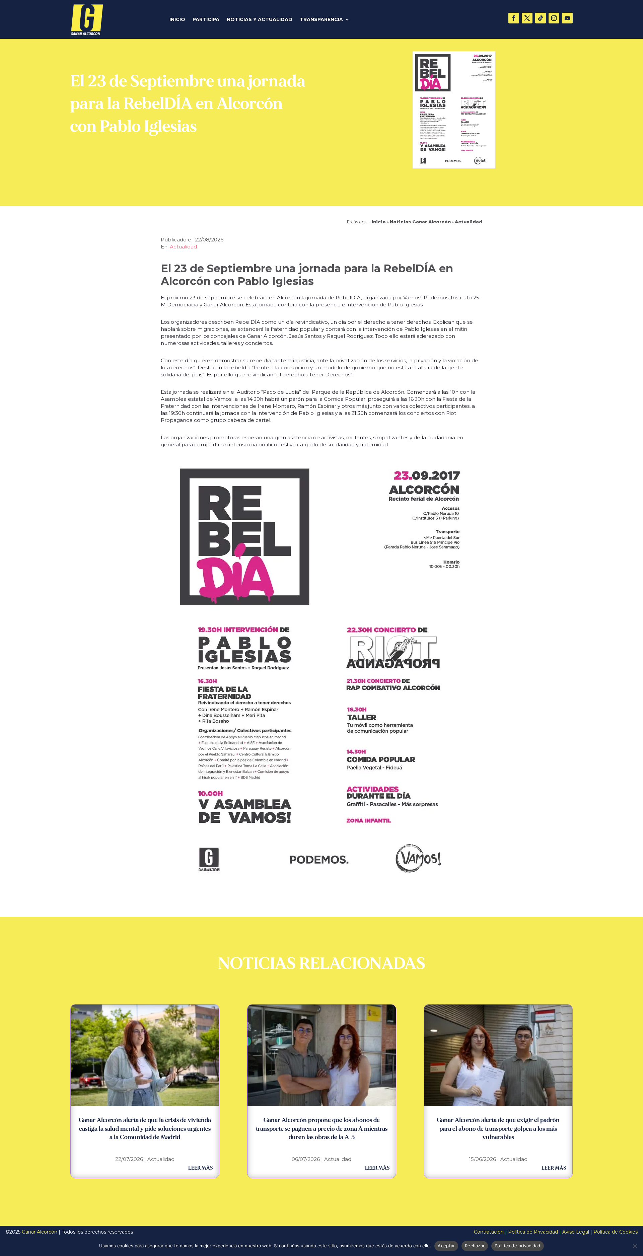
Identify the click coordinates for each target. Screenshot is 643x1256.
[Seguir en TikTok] (540, 18)
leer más (200, 1168)
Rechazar (475, 1245)
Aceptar (446, 1245)
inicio (378, 221)
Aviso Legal (575, 1232)
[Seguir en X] (527, 18)
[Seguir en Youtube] (567, 18)
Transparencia (321, 19)
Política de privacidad (518, 1245)
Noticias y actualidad (259, 19)
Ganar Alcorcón (39, 1232)
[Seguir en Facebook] (513, 18)
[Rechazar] (634, 1246)
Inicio (177, 19)
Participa (206, 19)
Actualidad (468, 221)
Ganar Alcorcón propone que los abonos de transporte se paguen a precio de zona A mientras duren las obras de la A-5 (321, 1128)
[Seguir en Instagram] (554, 18)
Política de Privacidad (533, 1232)
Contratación (489, 1232)
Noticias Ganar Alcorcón (420, 221)
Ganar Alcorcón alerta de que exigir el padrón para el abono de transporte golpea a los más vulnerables (498, 1128)
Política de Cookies (615, 1232)
